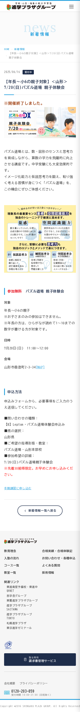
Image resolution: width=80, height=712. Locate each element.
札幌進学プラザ (16, 623)
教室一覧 (10, 572)
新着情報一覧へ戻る (42, 510)
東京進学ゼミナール (19, 628)
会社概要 (9, 683)
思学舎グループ (16, 596)
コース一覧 (11, 565)
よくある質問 (51, 565)
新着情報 (19, 49)
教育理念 (10, 551)
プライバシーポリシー (33, 683)
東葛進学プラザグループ (22, 600)
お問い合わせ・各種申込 (58, 558)
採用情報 (48, 572)
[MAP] (40, 367)
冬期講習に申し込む (17, 488)
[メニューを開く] (71, 6)
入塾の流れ (11, 558)
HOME (7, 49)
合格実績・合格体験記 (57, 551)
